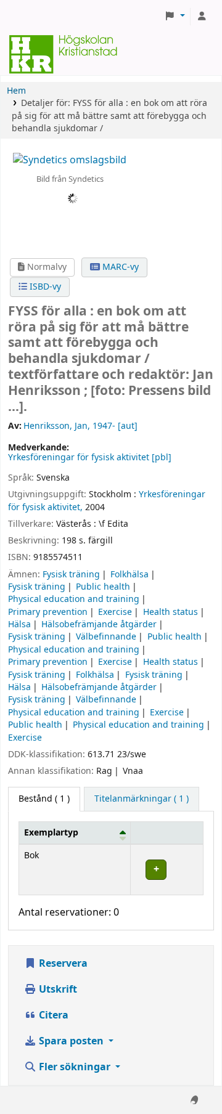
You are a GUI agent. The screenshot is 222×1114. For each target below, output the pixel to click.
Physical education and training (73, 599)
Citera (52, 1015)
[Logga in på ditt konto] (201, 16)
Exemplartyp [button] (51, 832)
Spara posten (71, 1041)
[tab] (141, 799)
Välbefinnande (106, 636)
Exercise (115, 612)
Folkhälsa (129, 574)
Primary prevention (48, 612)
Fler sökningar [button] (74, 1067)
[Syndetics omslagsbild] (69, 159)
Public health (103, 586)
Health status (170, 612)
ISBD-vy (44, 286)
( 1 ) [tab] (44, 798)
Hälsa (19, 624)
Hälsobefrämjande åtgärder (99, 624)
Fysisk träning (71, 574)
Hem (16, 90)
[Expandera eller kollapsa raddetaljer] (167, 870)
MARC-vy (119, 267)
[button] (174, 16)
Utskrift (56, 989)
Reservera (62, 963)
